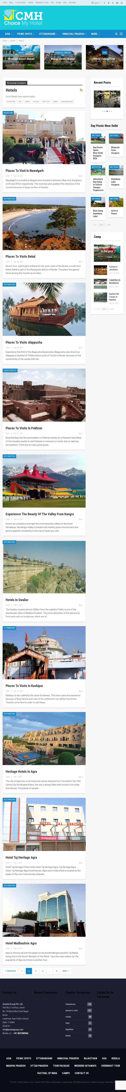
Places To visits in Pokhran (24, 428)
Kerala (68, 1036)
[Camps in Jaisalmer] (100, 270)
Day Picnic (96, 135)
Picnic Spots (24, 33)
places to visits (72, 1010)
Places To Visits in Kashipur (24, 686)
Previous (11, 971)
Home (5, 3)
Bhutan (36, 102)
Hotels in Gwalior (17, 600)
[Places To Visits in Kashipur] (44, 652)
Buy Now (72, 3)
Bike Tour (45, 102)
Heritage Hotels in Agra (21, 772)
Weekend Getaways (85, 1065)
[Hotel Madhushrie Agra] (44, 910)
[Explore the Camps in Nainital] (100, 297)
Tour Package (61, 1065)
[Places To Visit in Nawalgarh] (44, 137)
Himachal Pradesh (73, 33)
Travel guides (20, 3)
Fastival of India (47, 1073)
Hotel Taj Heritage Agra (21, 857)
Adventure (11, 102)
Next (65, 971)
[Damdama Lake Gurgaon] (116, 170)
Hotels (68, 1017)
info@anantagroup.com (13, 1029)
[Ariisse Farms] (116, 202)
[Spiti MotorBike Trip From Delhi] (107, 99)
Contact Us (82, 1073)
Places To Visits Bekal (20, 256)
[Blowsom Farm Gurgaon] (116, 139)
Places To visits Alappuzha (24, 342)
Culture (30, 3)
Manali (21, 53)
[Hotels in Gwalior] (44, 566)
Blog (11, 3)
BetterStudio (110, 1082)
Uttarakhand (47, 33)
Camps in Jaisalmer (113, 268)
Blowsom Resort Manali (21, 58)
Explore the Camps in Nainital (114, 297)
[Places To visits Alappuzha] (44, 309)
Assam (27, 102)
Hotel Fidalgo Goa (104, 58)
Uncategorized (10, 370)
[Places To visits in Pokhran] (44, 395)
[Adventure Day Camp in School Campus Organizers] (98, 170)
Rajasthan (8, 113)
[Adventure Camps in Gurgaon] (107, 253)
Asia (65, 3)
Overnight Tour (110, 1065)
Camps (55, 102)
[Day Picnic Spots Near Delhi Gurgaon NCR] (98, 139)
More (94, 33)
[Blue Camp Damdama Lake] (98, 202)
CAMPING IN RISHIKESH (114, 282)
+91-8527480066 (20, 1033)
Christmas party (67, 102)
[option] (107, 101)
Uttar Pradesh (39, 1065)
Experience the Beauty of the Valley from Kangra (40, 514)
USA (52, 3)
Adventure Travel (42, 3)
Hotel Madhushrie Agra (21, 943)
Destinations (9, 199)
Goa (104, 53)
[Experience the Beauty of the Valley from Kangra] (44, 481)
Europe (58, 3)
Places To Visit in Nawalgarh (25, 171)
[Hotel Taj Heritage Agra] (44, 824)
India (67, 1023)
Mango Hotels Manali (63, 58)
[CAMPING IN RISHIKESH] (100, 284)
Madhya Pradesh (16, 1065)
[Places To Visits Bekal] (44, 223)
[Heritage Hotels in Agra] (44, 738)
